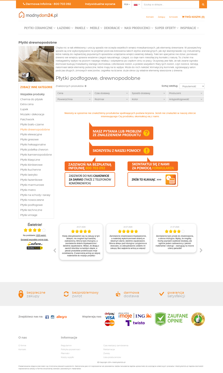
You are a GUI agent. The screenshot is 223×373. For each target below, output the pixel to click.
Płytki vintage (28, 215)
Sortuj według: (170, 85)
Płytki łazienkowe (31, 179)
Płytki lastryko (29, 174)
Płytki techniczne (31, 210)
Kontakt (150, 17)
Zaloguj (161, 17)
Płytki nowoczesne (32, 199)
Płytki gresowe (29, 139)
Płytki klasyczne (30, 159)
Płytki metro (28, 189)
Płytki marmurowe (32, 184)
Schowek (173, 17)
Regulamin (66, 345)
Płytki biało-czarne (32, 124)
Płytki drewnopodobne (35, 129)
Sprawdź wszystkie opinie (34, 239)
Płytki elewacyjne (31, 134)
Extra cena (26, 104)
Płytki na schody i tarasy (35, 195)
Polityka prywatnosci (70, 349)
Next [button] (201, 250)
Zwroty (106, 353)
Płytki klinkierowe (31, 164)
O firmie (22, 345)
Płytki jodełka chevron (34, 149)
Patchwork (27, 119)
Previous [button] (54, 250)
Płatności (65, 353)
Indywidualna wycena (100, 4)
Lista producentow (112, 357)
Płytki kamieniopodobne (36, 154)
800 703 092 (62, 4)
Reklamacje (109, 349)
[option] (102, 238)
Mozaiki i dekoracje (32, 114)
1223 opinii (41, 235)
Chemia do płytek (31, 99)
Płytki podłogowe (31, 204)
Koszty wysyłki (67, 357)
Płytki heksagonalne (33, 144)
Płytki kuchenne (30, 169)
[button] (40, 28)
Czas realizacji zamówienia (115, 345)
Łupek (24, 109)
